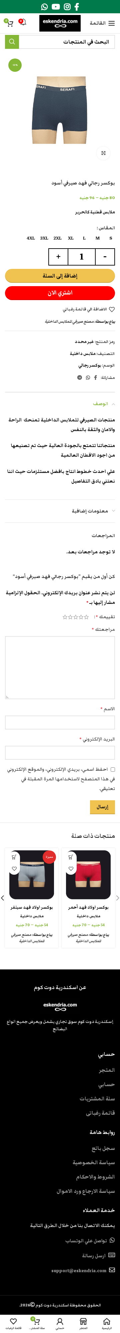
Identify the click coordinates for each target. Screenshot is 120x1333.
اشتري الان (60, 292)
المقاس (107, 228)
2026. (60, 1305)
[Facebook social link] (76, 6)
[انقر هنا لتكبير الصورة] (103, 153)
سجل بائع (103, 1148)
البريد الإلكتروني (97, 739)
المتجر (107, 1070)
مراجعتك (103, 629)
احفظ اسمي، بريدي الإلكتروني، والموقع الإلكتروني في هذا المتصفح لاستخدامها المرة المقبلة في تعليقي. (61, 779)
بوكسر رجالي (89, 365)
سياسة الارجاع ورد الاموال (86, 1191)
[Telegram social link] (79, 377)
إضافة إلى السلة (60, 276)
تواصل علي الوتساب (86, 1241)
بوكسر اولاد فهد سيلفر (32, 907)
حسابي (106, 1084)
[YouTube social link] (56, 6)
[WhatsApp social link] (44, 6)
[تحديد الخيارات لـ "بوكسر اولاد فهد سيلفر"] (14, 857)
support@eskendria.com (78, 1271)
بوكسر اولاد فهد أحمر (88, 907)
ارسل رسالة (94, 1256)
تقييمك (105, 617)
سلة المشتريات (97, 1099)
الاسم (107, 709)
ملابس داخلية (83, 354)
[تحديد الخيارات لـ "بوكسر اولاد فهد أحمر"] (71, 857)
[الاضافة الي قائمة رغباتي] (71, 869)
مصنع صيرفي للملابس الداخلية (69, 321)
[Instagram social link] (67, 6)
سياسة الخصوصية (94, 1162)
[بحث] (12, 42)
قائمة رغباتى (100, 1113)
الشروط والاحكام (95, 1177)
